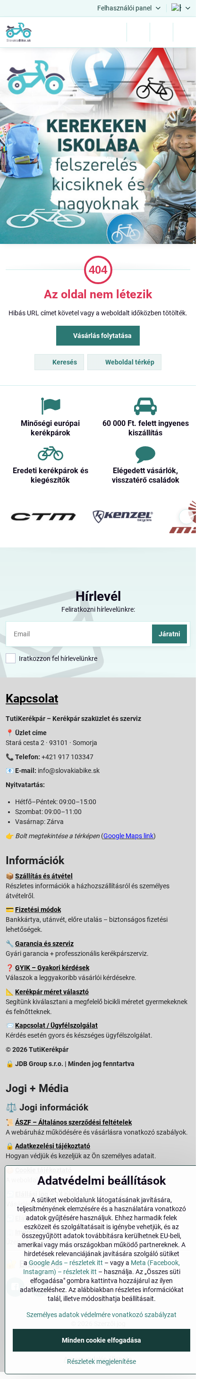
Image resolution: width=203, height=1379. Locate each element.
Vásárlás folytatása (102, 335)
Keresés (64, 362)
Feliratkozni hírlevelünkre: (98, 609)
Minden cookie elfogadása (101, 1340)
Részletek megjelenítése (101, 1361)
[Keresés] (138, 32)
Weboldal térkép (129, 362)
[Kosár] (161, 32)
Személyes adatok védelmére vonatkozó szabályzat (101, 1314)
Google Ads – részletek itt (66, 1262)
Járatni (169, 634)
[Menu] (184, 32)
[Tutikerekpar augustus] (98, 147)
